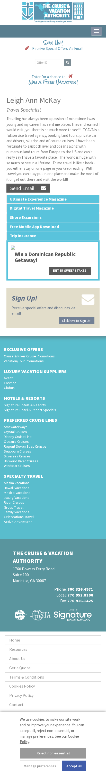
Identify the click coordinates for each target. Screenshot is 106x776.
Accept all (74, 766)
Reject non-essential (53, 753)
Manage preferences (40, 766)
